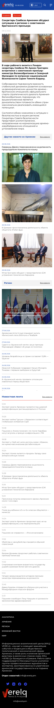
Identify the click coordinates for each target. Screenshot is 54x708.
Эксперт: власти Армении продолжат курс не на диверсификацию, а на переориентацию (24, 522)
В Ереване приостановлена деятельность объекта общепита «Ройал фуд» (25, 477)
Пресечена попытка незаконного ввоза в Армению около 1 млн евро (25, 500)
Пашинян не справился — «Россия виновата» (22, 533)
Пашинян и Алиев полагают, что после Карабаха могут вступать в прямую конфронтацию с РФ (24, 432)
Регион (6, 626)
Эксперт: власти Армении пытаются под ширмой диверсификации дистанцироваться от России (24, 408)
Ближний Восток (11, 631)
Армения (6, 622)
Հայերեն (6, 15)
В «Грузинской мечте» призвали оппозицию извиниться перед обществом (22, 380)
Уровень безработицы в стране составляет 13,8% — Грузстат (25, 357)
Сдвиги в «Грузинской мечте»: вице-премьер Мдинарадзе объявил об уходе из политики (22, 346)
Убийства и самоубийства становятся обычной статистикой (23, 543)
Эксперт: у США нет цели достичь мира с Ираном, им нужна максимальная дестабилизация (25, 443)
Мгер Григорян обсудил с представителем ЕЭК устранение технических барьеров (24, 489)
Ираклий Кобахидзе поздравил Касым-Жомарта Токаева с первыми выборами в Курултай (24, 369)
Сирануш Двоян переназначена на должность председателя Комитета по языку (23, 466)
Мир (4, 636)
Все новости (47, 397)
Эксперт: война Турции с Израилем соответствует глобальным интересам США (25, 421)
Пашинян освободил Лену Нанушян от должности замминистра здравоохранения (25, 600)
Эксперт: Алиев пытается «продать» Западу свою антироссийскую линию (24, 454)
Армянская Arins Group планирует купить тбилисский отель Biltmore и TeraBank (21, 334)
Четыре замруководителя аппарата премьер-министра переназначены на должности (23, 577)
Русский (17, 15)
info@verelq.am (20, 701)
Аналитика (8, 617)
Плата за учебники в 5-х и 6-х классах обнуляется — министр (25, 511)
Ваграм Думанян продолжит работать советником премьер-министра (25, 554)
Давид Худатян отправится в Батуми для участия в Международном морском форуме (25, 588)
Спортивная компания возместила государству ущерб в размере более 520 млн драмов (23, 566)
